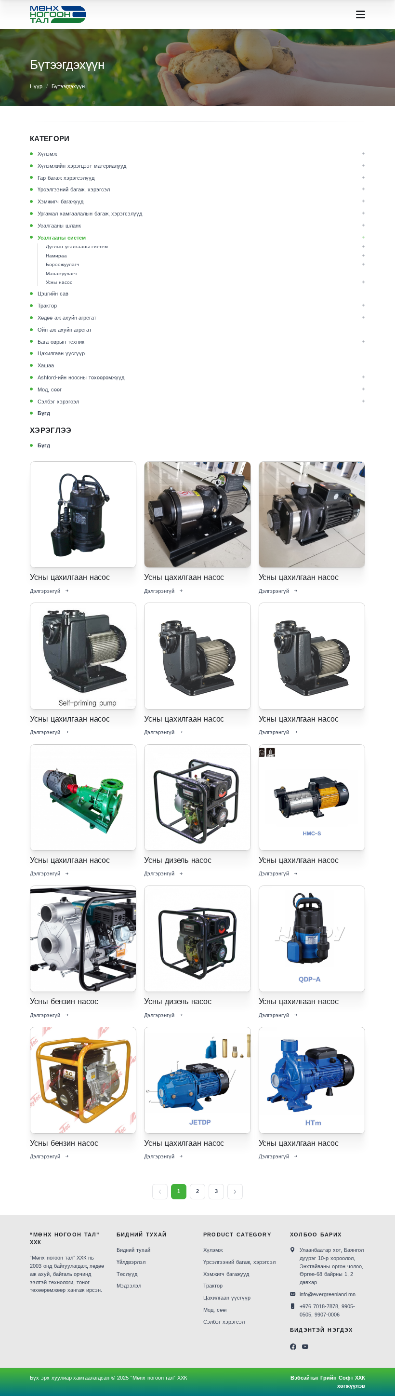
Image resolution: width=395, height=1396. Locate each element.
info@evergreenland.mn (328, 1294)
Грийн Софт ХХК (342, 1378)
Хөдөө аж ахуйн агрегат (67, 318)
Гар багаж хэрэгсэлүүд (66, 178)
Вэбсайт (301, 1378)
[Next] (235, 1191)
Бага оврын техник (61, 342)
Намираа (56, 255)
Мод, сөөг (50, 389)
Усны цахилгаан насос (70, 577)
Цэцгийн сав (53, 293)
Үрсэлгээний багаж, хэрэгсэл (74, 189)
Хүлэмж (47, 154)
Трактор (47, 306)
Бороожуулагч (62, 264)
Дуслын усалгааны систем (77, 246)
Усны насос (59, 282)
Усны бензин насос (64, 1001)
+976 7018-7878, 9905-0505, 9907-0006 (327, 1310)
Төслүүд (127, 1274)
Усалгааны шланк (59, 225)
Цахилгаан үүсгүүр (61, 353)
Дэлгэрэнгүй (45, 591)
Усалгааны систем (62, 238)
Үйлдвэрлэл (131, 1262)
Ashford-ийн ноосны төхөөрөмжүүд (81, 377)
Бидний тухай (133, 1250)
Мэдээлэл (129, 1286)
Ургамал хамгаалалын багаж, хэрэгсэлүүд (90, 213)
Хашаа (46, 365)
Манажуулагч (61, 273)
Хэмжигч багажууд (60, 201)
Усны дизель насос (177, 860)
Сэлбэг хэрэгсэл (58, 401)
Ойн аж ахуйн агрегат (65, 330)
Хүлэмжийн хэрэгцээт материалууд (82, 166)
